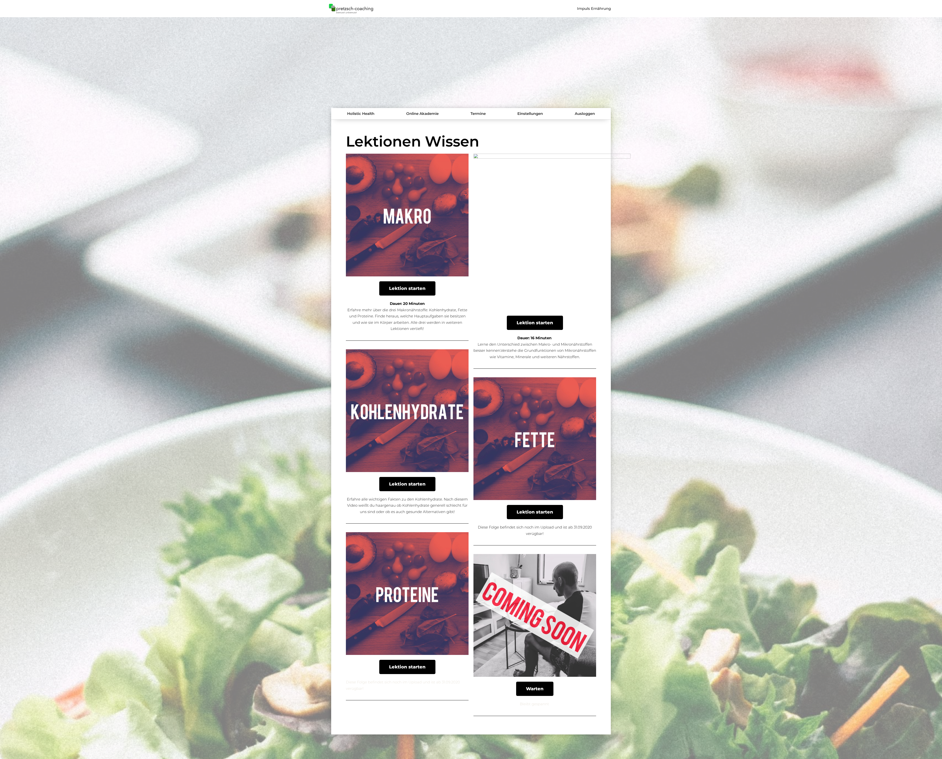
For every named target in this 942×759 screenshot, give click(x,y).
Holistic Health (360, 113)
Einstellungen (530, 113)
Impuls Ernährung (594, 8)
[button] (407, 288)
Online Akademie (422, 113)
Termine (478, 113)
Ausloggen (585, 113)
